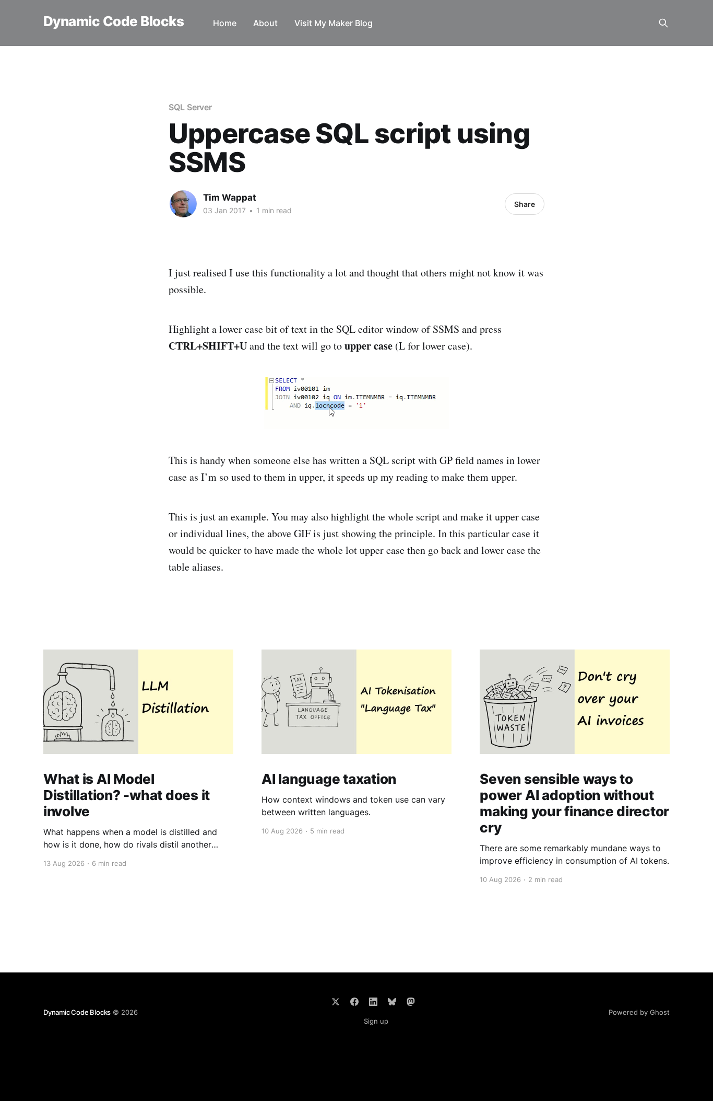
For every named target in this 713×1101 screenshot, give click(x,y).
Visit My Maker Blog (333, 23)
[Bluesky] (392, 1002)
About (265, 23)
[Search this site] (663, 23)
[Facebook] (354, 1002)
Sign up (376, 1021)
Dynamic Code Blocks (113, 21)
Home (224, 23)
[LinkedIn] (373, 1002)
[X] (335, 1002)
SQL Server (190, 107)
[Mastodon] (411, 1002)
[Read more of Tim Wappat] (183, 203)
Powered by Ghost (639, 1012)
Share (524, 204)
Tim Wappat (229, 197)
